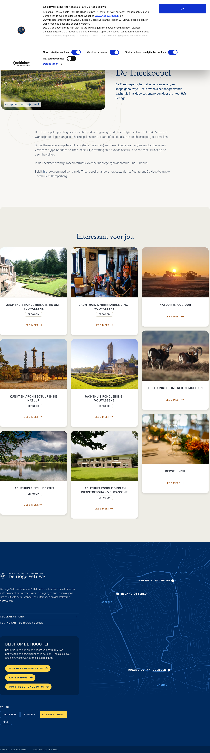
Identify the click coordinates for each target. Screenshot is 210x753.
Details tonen (50, 63)
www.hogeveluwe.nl (107, 15)
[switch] (114, 52)
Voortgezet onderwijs (26, 686)
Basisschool (18, 677)
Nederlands (55, 714)
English (30, 714)
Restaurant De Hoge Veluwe (21, 622)
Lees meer (31, 325)
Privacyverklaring (13, 749)
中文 (6, 721)
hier (45, 171)
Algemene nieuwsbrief (26, 668)
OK (182, 8)
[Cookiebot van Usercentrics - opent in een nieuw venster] (21, 63)
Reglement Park (12, 616)
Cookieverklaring (46, 749)
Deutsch (9, 714)
